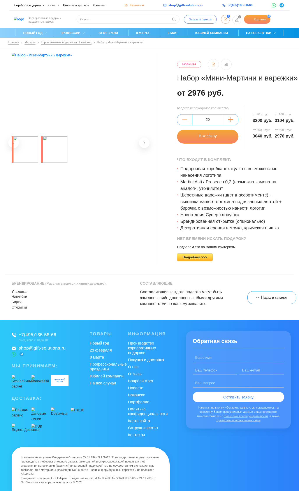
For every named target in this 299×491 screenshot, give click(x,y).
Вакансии (136, 395)
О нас (52, 5)
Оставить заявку (238, 397)
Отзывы (135, 374)
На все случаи (258, 33)
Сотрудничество (143, 428)
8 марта (143, 33)
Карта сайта (139, 421)
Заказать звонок (200, 19)
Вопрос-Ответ (140, 381)
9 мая (172, 33)
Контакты (99, 5)
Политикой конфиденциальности (246, 416)
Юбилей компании (211, 33)
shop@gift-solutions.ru (42, 347)
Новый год (32, 33)
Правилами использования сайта (238, 420)
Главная (13, 42)
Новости (135, 388)
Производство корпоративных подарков (142, 348)
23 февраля (108, 33)
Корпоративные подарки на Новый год (66, 42)
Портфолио (138, 402)
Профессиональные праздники (108, 366)
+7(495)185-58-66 (37, 334)
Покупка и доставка (76, 5)
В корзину (208, 136)
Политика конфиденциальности (148, 411)
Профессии (70, 33)
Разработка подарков (27, 5)
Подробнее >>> (195, 257)
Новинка (189, 64)
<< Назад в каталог (271, 297)
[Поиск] (174, 19)
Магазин (30, 42)
